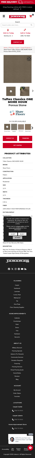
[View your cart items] (30, 16)
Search (17, 22)
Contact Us (10, 138)
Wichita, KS (7, 36)
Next (32, 90)
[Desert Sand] (27, 127)
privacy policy (20, 226)
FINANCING (25, 138)
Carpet (17, 47)
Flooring (11, 47)
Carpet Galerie (17, 415)
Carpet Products (25, 47)
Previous (3, 90)
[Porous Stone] (7, 126)
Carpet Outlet (17, 407)
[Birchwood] (21, 127)
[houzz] (25, 269)
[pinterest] (19, 269)
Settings (17, 237)
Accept (13, 234)
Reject (22, 234)
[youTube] (22, 269)
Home (5, 47)
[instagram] (15, 269)
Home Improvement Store (18, 424)
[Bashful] (14, 127)
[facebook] (9, 269)
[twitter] (12, 269)
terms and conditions (15, 228)
